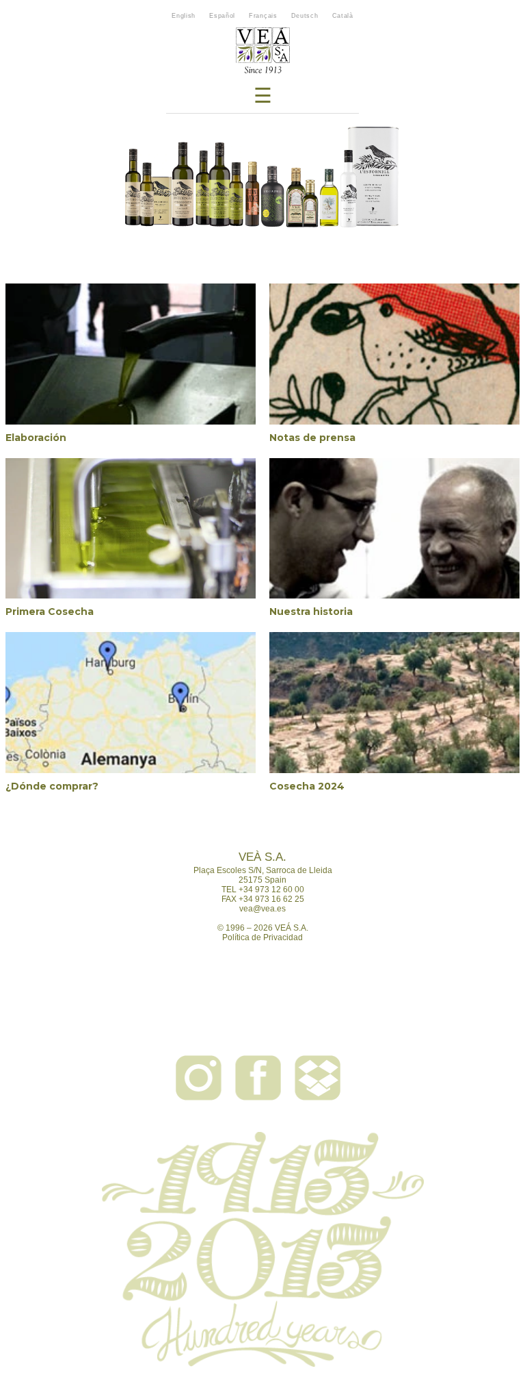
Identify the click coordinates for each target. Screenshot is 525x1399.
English (184, 15)
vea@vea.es (262, 908)
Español (222, 15)
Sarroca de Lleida (299, 870)
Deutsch (305, 15)
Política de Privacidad (262, 937)
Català (342, 15)
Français (263, 15)
